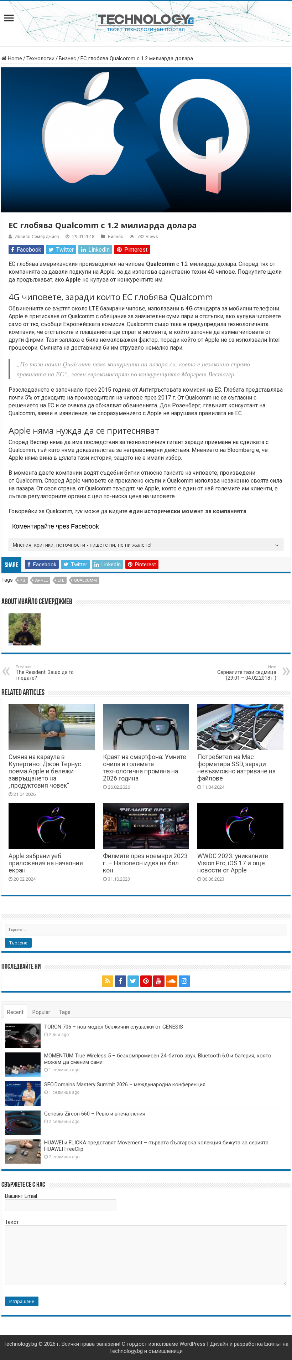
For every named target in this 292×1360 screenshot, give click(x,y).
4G (22, 580)
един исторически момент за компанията (187, 511)
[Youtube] (159, 981)
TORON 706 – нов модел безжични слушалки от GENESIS (113, 1027)
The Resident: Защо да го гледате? (45, 673)
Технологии (40, 58)
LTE (61, 580)
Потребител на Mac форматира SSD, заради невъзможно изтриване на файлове (236, 767)
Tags (65, 1012)
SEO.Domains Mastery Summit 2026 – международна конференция (124, 1084)
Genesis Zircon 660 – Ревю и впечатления (94, 1114)
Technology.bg (20, 1344)
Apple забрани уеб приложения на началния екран (46, 863)
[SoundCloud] (171, 981)
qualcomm (85, 580)
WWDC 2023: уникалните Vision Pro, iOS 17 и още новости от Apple (232, 863)
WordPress (192, 1344)
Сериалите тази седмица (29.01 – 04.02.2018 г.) (246, 673)
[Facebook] (120, 981)
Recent (15, 1012)
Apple (41, 580)
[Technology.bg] (146, 22)
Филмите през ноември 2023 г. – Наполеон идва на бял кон (145, 863)
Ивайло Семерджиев (37, 236)
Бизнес (67, 58)
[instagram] (184, 981)
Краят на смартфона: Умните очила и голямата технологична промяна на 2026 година (144, 767)
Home (14, 58)
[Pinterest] (146, 981)
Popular (41, 1012)
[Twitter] (133, 981)
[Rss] (107, 981)
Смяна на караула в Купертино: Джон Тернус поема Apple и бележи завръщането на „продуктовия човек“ (45, 771)
